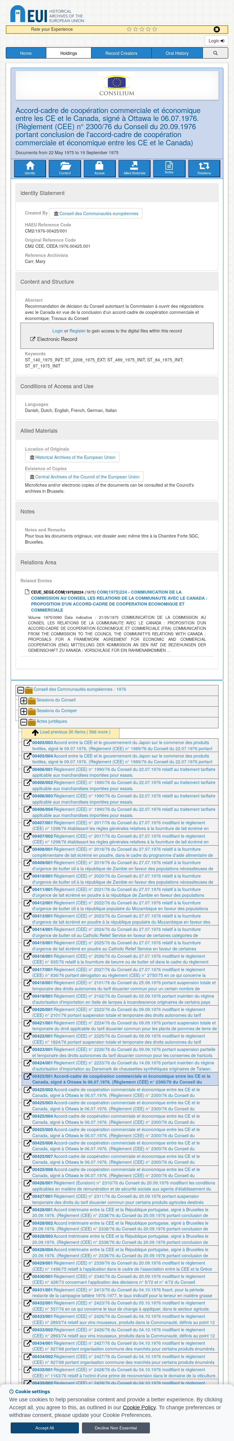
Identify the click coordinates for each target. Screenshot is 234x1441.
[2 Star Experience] (136, 29)
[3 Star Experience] (143, 29)
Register (77, 331)
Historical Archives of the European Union (75, 457)
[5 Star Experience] (155, 29)
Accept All (44, 1427)
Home (26, 53)
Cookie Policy (139, 1407)
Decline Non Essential (116, 1427)
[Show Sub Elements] (23, 701)
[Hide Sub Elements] (20, 690)
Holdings (68, 53)
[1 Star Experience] (130, 29)
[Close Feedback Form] (217, 29)
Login (215, 40)
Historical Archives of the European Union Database (64, 14)
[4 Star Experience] (149, 29)
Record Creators (121, 53)
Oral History (177, 53)
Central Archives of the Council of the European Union (87, 477)
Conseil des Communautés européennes (98, 213)
